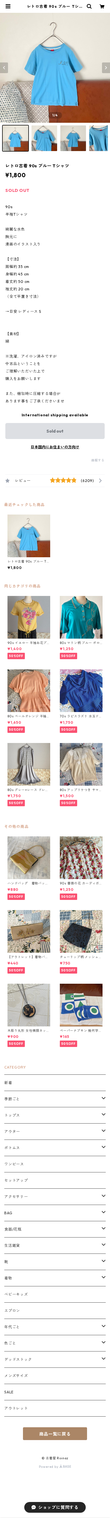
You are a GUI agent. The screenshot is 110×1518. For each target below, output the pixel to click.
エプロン (12, 1310)
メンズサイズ (16, 1375)
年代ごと (12, 1327)
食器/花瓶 (13, 1229)
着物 (8, 1278)
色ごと (10, 1343)
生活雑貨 (12, 1245)
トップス (12, 1115)
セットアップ (16, 1180)
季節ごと (12, 1099)
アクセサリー (16, 1196)
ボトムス (12, 1147)
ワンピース (14, 1164)
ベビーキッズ (16, 1294)
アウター (12, 1131)
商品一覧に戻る (55, 1434)
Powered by (49, 1467)
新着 (8, 1082)
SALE (9, 1392)
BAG (8, 1213)
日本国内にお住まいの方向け (55, 447)
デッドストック (18, 1359)
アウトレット (16, 1408)
